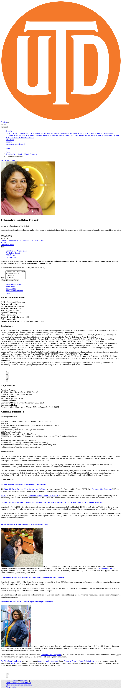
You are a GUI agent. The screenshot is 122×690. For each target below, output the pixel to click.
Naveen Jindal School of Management (99, 135)
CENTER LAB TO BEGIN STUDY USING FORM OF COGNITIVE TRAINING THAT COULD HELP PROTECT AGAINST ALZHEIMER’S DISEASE (52, 502)
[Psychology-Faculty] (15, 274)
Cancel (4, 280)
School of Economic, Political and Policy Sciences (39, 135)
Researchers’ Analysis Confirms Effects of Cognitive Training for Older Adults (27, 601)
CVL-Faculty (11, 257)
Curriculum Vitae (7, 245)
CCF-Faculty (11, 255)
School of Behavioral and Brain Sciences (69, 133)
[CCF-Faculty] (15, 276)
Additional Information (14, 291)
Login (8, 148)
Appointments (11, 289)
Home (8, 152)
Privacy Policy (11, 687)
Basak (3, 496)
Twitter (3, 243)
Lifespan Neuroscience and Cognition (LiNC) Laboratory (22, 240)
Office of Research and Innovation (19, 685)
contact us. (24, 681)
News (8, 293)
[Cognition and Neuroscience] (15, 272)
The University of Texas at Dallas (18, 683)
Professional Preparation (15, 284)
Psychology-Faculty (13, 253)
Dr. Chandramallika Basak (11, 661)
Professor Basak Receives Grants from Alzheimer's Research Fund (23, 484)
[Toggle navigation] (8, 122)
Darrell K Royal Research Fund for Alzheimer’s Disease (25, 489)
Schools (9, 131)
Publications (10, 286)
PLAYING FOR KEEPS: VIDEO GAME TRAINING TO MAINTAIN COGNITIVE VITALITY (32, 577)
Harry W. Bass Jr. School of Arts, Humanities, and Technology (29, 133)
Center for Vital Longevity (102, 489)
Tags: (3, 278)
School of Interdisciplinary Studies (71, 135)
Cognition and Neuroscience (16, 251)
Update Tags (13, 280)
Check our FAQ (12, 681)
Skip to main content (8, 160)
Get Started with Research (15, 144)
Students (9, 142)
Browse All (10, 140)
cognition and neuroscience (48, 661)
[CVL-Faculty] (15, 278)
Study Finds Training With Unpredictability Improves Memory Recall (24, 524)
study (13, 663)
